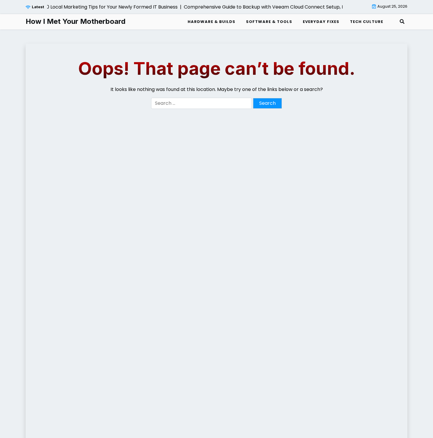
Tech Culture (366, 21)
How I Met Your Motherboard (75, 21)
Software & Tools (269, 21)
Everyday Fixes (321, 21)
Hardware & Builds (211, 21)
